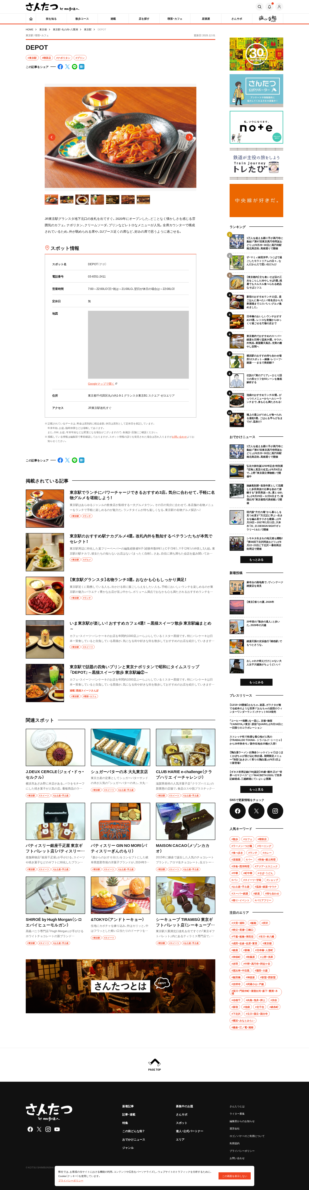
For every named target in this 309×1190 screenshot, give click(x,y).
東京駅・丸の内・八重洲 (65, 29)
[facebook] (30, 1129)
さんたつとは (237, 1106)
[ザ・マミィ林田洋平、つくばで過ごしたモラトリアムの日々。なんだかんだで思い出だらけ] (256, 261)
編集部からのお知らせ (242, 1121)
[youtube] (57, 1129)
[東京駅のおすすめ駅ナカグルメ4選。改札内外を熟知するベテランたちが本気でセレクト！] (120, 552)
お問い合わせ (179, 436)
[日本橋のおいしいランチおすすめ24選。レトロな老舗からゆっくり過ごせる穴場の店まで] (256, 320)
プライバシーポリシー (242, 1150)
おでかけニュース (133, 1139)
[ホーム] (31, 19)
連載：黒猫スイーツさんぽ (84, 690)
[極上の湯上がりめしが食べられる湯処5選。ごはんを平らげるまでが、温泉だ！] (256, 418)
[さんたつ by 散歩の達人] (52, 7)
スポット (181, 1122)
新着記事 (128, 1106)
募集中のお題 (184, 1106)
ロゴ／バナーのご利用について (247, 1136)
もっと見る (256, 789)
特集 (125, 1122)
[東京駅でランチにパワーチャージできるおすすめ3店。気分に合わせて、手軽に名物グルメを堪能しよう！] (120, 508)
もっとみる (256, 559)
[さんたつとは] (120, 986)
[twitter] (39, 1129)
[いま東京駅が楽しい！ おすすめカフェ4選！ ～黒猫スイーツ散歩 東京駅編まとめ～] (120, 639)
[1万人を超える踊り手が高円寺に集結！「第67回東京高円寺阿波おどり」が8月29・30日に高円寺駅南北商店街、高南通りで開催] (256, 242)
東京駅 (88, 29)
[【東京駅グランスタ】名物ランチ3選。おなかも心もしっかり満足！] (120, 596)
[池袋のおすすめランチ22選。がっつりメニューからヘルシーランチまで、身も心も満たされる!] (256, 398)
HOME (29, 29)
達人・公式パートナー (189, 1131)
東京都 (43, 29)
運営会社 (235, 1128)
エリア (180, 1139)
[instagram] (48, 1129)
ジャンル (128, 1147)
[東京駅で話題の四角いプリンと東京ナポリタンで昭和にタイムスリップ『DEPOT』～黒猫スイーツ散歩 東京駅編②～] (120, 683)
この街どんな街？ (133, 1131)
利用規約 (235, 1143)
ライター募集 (237, 1113)
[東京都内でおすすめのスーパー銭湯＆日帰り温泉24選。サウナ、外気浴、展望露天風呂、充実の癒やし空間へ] (256, 339)
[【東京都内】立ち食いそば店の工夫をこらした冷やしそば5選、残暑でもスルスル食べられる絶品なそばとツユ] (256, 281)
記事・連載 (128, 1114)
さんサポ (181, 1114)
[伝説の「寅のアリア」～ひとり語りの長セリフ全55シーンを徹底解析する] (256, 379)
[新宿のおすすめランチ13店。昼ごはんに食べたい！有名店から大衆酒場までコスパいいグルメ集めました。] (256, 300)
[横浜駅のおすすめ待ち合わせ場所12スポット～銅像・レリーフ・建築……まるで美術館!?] (256, 359)
